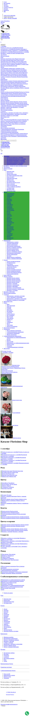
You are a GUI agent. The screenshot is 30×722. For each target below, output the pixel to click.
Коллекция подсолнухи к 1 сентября (12, 48)
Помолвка (24, 119)
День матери (10, 122)
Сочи (2, 23)
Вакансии (6, 10)
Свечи (5, 661)
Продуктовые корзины (7, 110)
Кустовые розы (22, 61)
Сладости (3, 111)
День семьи (12, 123)
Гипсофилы (23, 70)
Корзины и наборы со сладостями (9, 115)
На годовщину (23, 121)
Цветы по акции (5, 56)
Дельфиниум (15, 71)
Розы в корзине (18, 63)
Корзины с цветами (9, 641)
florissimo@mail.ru (5, 147)
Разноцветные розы (9, 601)
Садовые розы (24, 64)
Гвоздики (3, 70)
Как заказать (7, 3)
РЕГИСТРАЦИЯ (12, 18)
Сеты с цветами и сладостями (14, 297)
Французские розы (20, 58)
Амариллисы (12, 68)
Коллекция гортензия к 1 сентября (16, 160)
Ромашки (24, 75)
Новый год (17, 122)
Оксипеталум (14, 74)
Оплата (6, 4)
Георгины (8, 70)
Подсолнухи (11, 75)
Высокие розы (4, 65)
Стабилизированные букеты (8, 670)
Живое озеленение (12, 130)
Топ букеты (4, 54)
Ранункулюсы (18, 75)
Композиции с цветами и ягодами (10, 112)
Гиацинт (18, 70)
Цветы (2, 67)
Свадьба (19, 119)
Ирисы (3, 72)
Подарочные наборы (9, 652)
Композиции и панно (9, 675)
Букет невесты (4, 99)
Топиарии (14, 136)
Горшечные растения (6, 667)
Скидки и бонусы (8, 7)
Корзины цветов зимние (7, 101)
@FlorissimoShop (5, 37)
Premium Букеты (18, 92)
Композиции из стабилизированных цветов (12, 133)
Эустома (3, 78)
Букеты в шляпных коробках (14, 247)
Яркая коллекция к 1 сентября (21, 52)
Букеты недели (11, 268)
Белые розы (11, 58)
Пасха (7, 123)
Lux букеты (26, 92)
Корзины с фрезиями (12, 286)
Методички (4, 139)
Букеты (2, 90)
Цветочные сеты (5, 117)
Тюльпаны (14, 76)
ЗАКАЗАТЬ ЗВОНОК (9, 15)
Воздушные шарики (9, 658)
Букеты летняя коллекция (7, 92)
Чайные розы (15, 61)
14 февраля (10, 322)
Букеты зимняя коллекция (13, 271)
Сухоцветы (8, 76)
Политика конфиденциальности (9, 704)
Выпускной (4, 122)
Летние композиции (20, 86)
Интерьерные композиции (8, 86)
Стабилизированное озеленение (9, 129)
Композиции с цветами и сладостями (16, 114)
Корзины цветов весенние (8, 103)
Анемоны (18, 68)
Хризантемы (24, 76)
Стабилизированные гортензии (15, 347)
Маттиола (24, 72)
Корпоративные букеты (7, 663)
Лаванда (10, 72)
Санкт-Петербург (5, 21)
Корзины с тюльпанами (17, 104)
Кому (2, 119)
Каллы (6, 72)
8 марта (22, 122)
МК (5, 11)
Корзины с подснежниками (14, 105)
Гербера (13, 70)
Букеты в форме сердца (13, 250)
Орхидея (20, 74)
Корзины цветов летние (21, 103)
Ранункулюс (7, 618)
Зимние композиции (12, 244)
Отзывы (6, 8)
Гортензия (6, 614)
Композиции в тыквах (7, 81)
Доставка (6, 6)
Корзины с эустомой (18, 107)
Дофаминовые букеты (6, 93)
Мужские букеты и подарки (11, 631)
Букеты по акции (8, 593)
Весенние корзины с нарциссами (15, 289)
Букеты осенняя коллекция (12, 94)
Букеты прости (15, 121)
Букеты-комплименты (12, 273)
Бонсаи (26, 133)
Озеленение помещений (13, 333)
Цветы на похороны (20, 123)
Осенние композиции (18, 81)
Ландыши (15, 72)
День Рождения (8, 119)
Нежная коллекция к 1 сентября (15, 163)
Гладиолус (3, 71)
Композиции (4, 79)
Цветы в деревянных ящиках (15, 85)
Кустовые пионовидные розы (8, 60)
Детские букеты (8, 629)
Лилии (20, 72)
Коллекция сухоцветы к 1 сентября (15, 50)
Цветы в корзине (5, 100)
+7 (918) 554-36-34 (5, 35)
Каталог (3, 44)
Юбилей (14, 119)
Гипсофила (6, 625)
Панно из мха (7, 136)
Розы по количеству (12, 185)
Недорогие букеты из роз (7, 63)
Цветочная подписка (6, 125)
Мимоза (3, 74)
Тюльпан (6, 610)
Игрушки (6, 654)
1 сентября (3, 46)
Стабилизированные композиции (9, 132)
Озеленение (4, 126)
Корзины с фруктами (6, 108)
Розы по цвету (20, 60)
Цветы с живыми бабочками (14, 258)
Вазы (5, 659)
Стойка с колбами (8, 642)
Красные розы (4, 58)
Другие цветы (23, 71)
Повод (2, 118)
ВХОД (5, 18)
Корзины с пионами (6, 104)
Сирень (3, 76)
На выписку (10, 311)
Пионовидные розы (6, 61)
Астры (22, 68)
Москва (3, 22)
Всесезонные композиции (14, 82)
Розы (2, 57)
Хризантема (7, 621)
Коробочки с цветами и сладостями (13, 644)
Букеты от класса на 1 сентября (9, 47)
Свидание (8, 121)
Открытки (6, 655)
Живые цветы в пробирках (13, 87)
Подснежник (4, 75)
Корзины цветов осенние (20, 101)
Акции (2, 589)
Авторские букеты (17, 93)
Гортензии (9, 71)
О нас (5, 2)
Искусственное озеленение (8, 128)
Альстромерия (4, 68)
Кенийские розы (12, 65)
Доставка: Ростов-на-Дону (11, 14)
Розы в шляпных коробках (14, 64)
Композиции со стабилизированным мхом (18, 343)
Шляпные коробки (8, 637)
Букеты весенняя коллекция (13, 96)
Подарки (3, 87)
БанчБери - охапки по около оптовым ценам (12, 53)
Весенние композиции (17, 83)
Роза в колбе (4, 135)
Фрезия (19, 76)
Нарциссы (8, 74)
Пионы (25, 74)
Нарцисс (6, 620)
